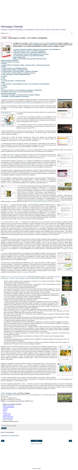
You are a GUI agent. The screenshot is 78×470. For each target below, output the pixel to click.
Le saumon (4, 87)
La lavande (4, 76)
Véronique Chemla (12, 26)
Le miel (3, 77)
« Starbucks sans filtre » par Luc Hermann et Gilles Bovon (29, 52)
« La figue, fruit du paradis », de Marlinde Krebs (14, 69)
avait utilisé (19, 366)
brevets (13, 102)
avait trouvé (14, 348)
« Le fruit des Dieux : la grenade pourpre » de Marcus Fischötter (19, 71)
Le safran (3, 85)
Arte (17, 421)
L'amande (3, 63)
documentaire (30, 149)
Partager (4, 428)
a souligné (47, 363)
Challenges (65, 248)
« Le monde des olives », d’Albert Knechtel (13, 80)
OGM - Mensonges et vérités (36, 43)
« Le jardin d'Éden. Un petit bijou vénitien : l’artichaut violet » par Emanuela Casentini (25, 65)
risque (39, 357)
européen (44, 181)
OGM (25, 160)
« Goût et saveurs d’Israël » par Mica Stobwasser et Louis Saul (31, 54)
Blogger (39, 468)
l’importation (14, 173)
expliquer (5, 204)
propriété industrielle (49, 102)
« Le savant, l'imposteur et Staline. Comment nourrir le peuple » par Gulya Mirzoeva (36, 49)
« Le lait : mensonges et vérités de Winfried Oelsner (15, 74)
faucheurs (9, 182)
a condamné (60, 379)
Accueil (36, 440)
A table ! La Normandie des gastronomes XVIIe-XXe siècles (30, 58)
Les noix (3, 79)
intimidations (25, 165)
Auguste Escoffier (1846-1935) (9, 60)
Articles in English (8, 420)
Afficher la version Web (36, 443)
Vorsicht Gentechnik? (50, 43)
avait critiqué (5, 222)
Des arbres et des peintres (8, 93)
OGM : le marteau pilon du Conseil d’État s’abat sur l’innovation (44, 201)
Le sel (2, 88)
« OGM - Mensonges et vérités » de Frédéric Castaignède (29, 51)
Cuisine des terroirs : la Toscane (10, 62)
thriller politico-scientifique (13, 154)
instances (44, 232)
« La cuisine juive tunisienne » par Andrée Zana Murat (28, 55)
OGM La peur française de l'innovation (15, 276)
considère (23, 383)
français (38, 181)
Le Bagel (3, 66)
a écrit (58, 198)
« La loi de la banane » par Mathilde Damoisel (14, 68)
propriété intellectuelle (27, 102)
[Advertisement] (36, 13)
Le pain (3, 82)
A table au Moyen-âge (19, 57)
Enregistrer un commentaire (10, 435)
